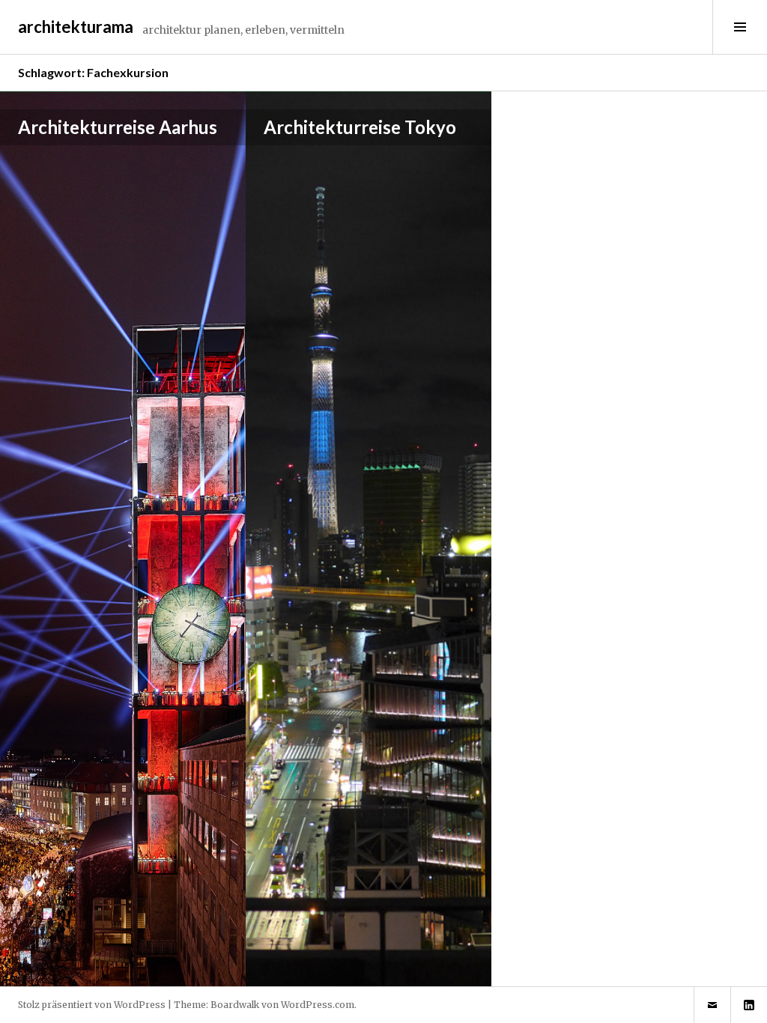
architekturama (75, 26)
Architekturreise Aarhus (117, 127)
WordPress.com (317, 1004)
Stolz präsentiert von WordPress (92, 1004)
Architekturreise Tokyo (360, 127)
